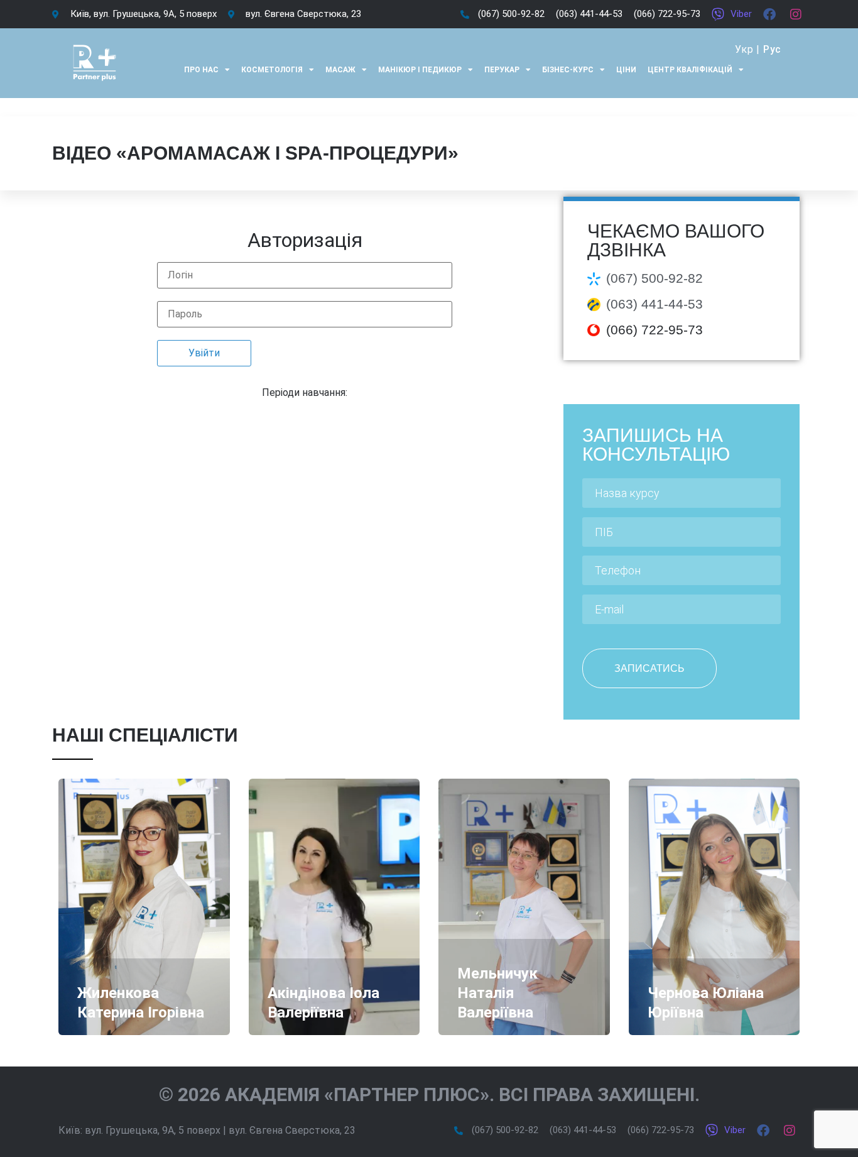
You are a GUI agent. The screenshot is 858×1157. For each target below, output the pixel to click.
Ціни (626, 69)
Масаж (340, 69)
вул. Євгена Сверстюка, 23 (292, 1130)
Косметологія (272, 69)
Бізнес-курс (568, 69)
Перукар (501, 69)
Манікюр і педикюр (420, 69)
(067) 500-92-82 (654, 278)
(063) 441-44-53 (654, 304)
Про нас (201, 69)
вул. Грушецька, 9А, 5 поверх (152, 1130)
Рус (772, 49)
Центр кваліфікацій (690, 69)
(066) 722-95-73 (654, 329)
